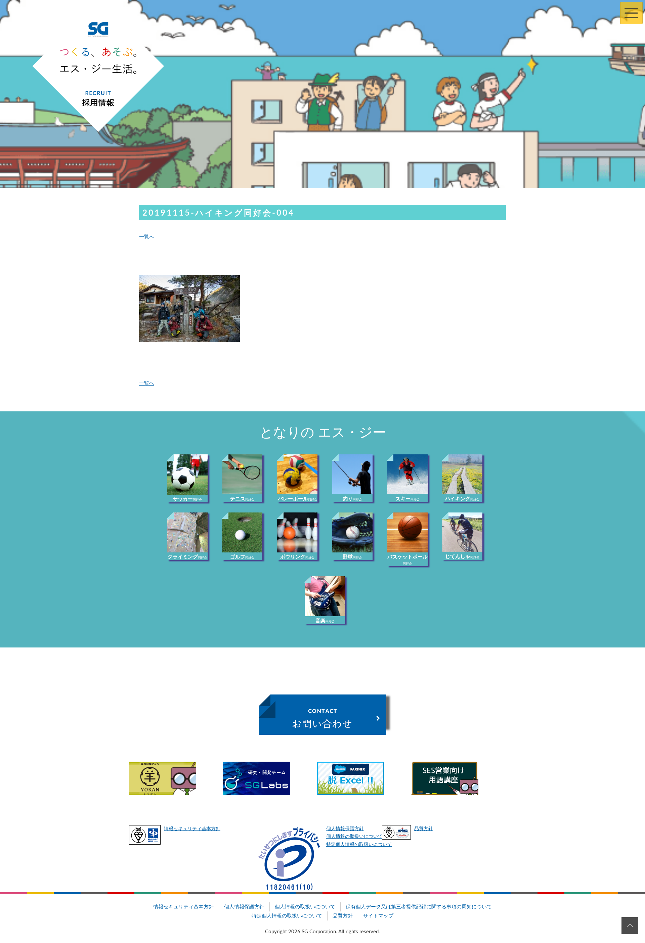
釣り (352, 498)
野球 (352, 556)
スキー (407, 498)
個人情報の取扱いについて (354, 836)
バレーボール (297, 498)
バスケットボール (407, 559)
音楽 (325, 620)
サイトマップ (378, 915)
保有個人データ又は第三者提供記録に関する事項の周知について (419, 906)
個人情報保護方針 (345, 828)
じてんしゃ (462, 556)
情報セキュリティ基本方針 (192, 828)
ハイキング (462, 498)
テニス (242, 498)
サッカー (187, 499)
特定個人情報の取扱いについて (359, 844)
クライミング (187, 556)
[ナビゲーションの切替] (631, 13)
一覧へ (146, 236)
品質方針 (423, 828)
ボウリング (297, 556)
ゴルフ (242, 556)
